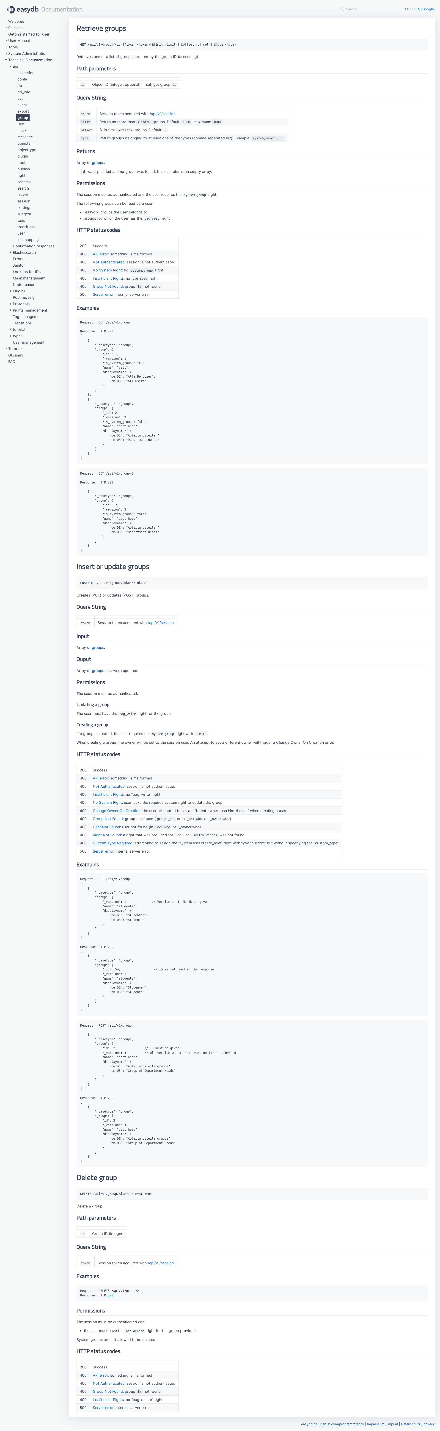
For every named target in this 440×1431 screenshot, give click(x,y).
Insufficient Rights (108, 278)
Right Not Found (107, 835)
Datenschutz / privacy (418, 1424)
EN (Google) (425, 9)
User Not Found (106, 827)
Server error (103, 294)
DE (407, 9)
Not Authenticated (109, 262)
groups (98, 162)
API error (100, 254)
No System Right (107, 270)
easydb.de (309, 1424)
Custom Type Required (112, 843)
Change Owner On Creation (116, 810)
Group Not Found (108, 286)
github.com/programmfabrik (342, 1424)
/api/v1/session (163, 113)
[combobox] (369, 9)
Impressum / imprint (382, 1424)
